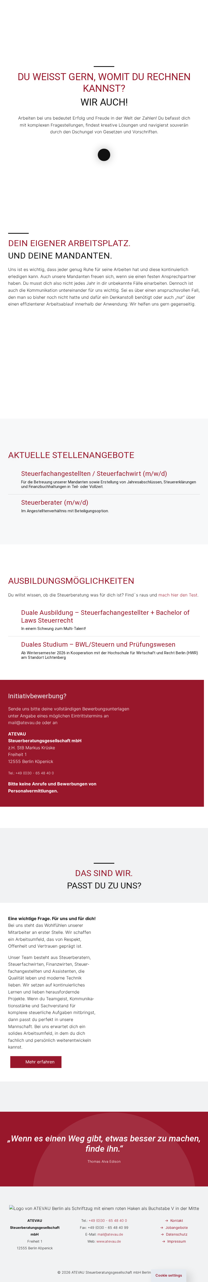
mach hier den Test (177, 595)
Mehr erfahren (39, 1061)
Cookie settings (168, 1275)
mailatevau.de (24, 722)
